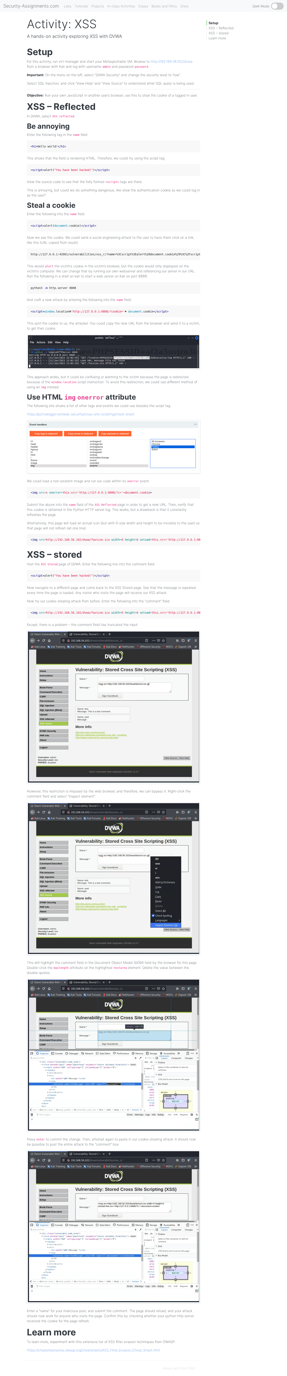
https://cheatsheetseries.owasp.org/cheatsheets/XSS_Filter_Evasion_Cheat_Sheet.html (93, 1350)
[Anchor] (57, 51)
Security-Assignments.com (31, 6)
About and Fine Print (179, 1368)
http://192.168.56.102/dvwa (171, 61)
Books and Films (164, 6)
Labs (67, 6)
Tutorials (81, 6)
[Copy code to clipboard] (196, 144)
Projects (97, 6)
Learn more (217, 38)
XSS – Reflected (221, 28)
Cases (143, 6)
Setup (213, 23)
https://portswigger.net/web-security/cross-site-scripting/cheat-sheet (80, 414)
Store (184, 6)
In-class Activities (121, 6)
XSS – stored (219, 33)
